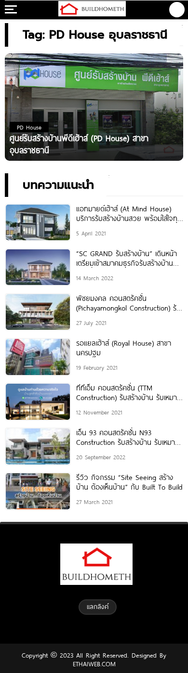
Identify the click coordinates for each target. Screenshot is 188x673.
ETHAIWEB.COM (94, 664)
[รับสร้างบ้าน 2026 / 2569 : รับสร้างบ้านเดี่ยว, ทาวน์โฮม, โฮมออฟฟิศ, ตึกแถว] (92, 9)
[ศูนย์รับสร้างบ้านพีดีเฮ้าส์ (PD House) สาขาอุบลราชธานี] (94, 106)
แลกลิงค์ (97, 606)
